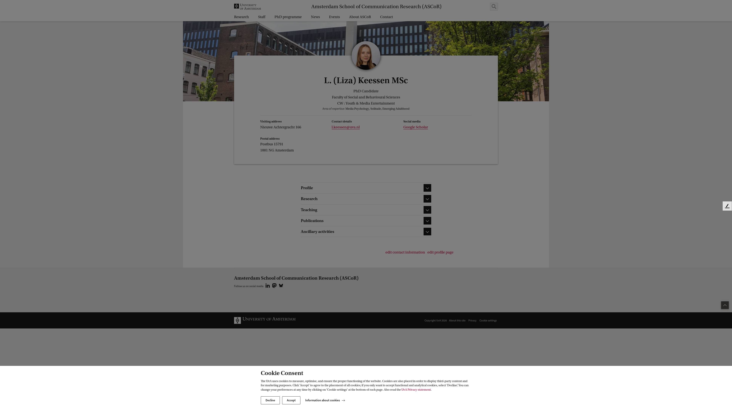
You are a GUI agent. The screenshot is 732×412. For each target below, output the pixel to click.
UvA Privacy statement (416, 389)
